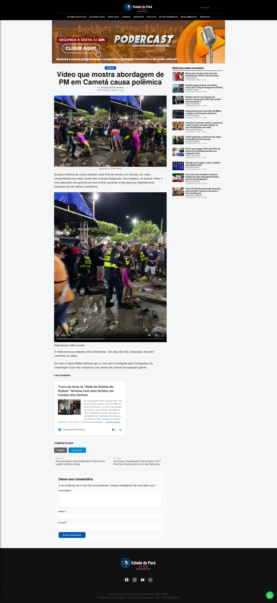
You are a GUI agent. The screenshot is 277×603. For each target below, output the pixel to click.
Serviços (205, 17)
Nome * (62, 511)
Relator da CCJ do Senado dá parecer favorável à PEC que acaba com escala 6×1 (203, 99)
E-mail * (63, 522)
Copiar (60, 450)
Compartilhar (77, 450)
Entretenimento (168, 17)
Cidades (126, 17)
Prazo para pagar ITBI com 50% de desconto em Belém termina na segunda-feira (202, 151)
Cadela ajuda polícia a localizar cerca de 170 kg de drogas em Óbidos (204, 86)
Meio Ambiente (189, 17)
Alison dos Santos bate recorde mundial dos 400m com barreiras (202, 74)
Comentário (65, 490)
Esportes (138, 17)
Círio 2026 (113, 17)
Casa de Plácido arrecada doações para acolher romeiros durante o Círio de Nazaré (203, 191)
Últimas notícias (76, 17)
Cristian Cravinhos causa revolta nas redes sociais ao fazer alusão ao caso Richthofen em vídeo (204, 125)
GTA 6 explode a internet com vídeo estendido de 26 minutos (203, 138)
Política (151, 17)
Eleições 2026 (97, 17)
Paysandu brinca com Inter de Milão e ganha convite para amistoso (203, 112)
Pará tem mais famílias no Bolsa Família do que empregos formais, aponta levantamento (202, 176)
